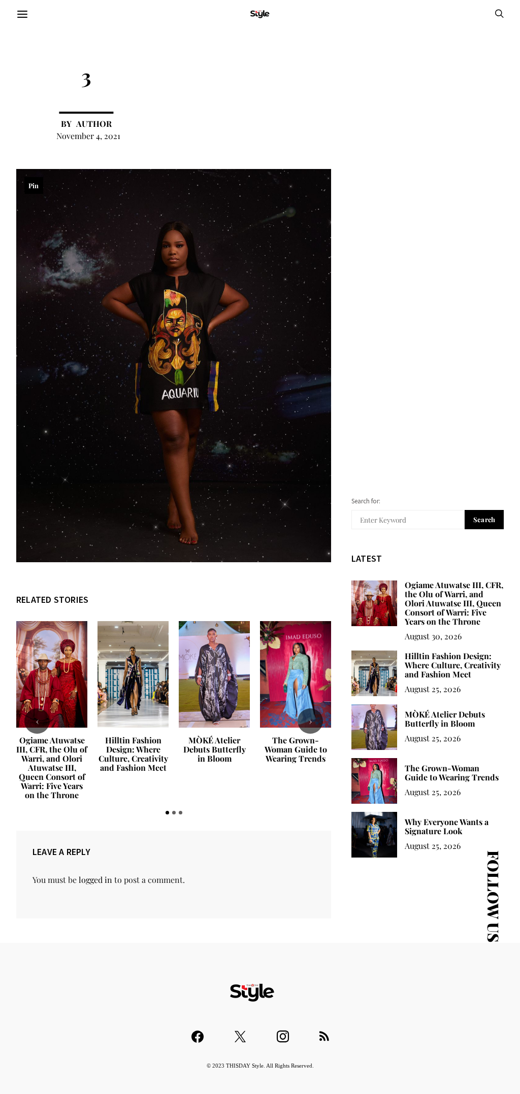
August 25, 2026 (433, 688)
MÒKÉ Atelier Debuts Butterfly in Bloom (214, 749)
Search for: (365, 501)
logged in (95, 879)
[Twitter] (240, 1031)
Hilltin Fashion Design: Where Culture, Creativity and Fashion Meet (133, 754)
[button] (167, 812)
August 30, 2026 (433, 636)
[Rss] (324, 1031)
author (94, 123)
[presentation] (37, 721)
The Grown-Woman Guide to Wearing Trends (296, 749)
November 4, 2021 (88, 135)
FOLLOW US (493, 896)
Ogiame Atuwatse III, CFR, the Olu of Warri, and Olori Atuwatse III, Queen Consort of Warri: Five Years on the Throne (51, 767)
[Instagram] (283, 1031)
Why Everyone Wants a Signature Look (447, 826)
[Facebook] (197, 1031)
